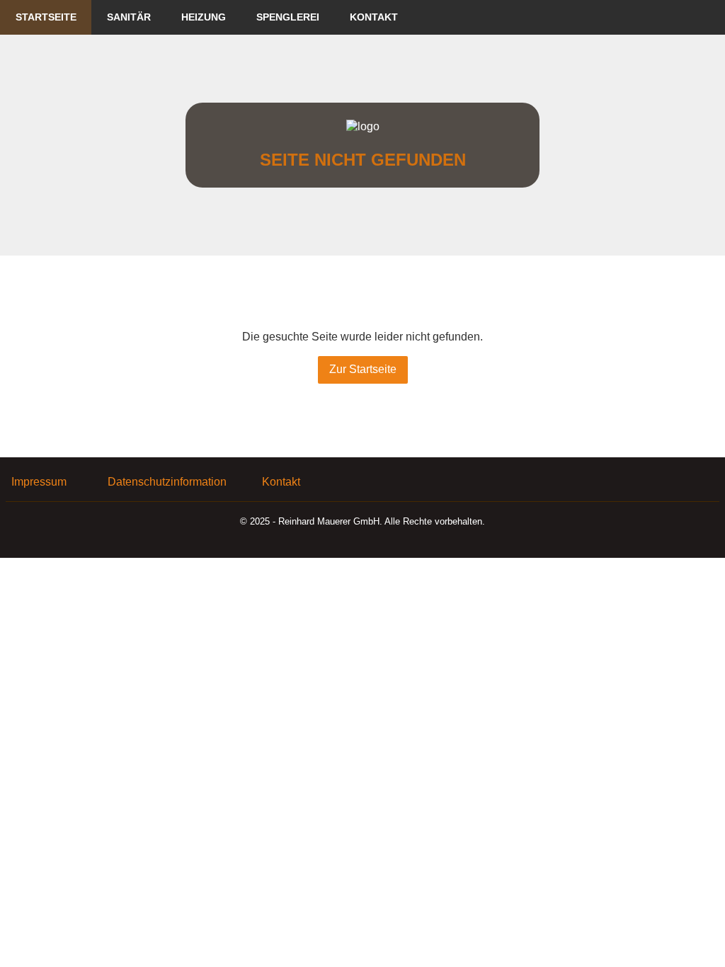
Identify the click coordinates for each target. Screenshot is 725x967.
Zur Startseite (362, 369)
